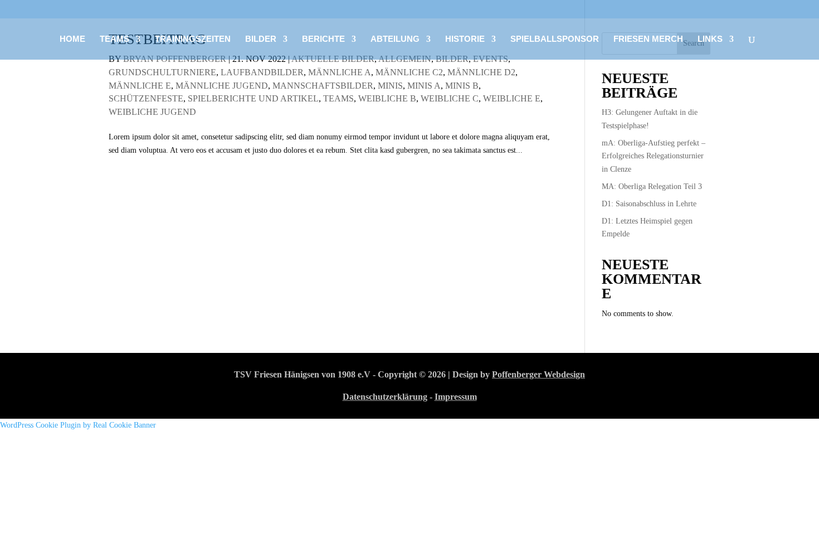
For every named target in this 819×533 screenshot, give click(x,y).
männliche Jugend (222, 85)
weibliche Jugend (152, 112)
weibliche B (387, 98)
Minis (390, 85)
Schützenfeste (146, 98)
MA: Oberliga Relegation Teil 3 (652, 186)
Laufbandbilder (262, 72)
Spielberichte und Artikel (253, 98)
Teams (338, 98)
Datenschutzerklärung (385, 396)
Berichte (323, 39)
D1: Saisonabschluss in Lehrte (649, 204)
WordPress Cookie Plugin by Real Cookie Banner (78, 425)
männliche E (140, 85)
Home (72, 39)
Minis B (462, 85)
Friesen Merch (648, 39)
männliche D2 (481, 72)
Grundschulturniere (162, 72)
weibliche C (450, 98)
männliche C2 (409, 72)
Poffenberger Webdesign (538, 374)
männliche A (339, 72)
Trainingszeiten (193, 39)
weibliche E (511, 98)
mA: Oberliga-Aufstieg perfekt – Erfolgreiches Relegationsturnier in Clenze (653, 156)
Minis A (424, 85)
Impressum (456, 396)
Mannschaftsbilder (322, 85)
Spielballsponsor (554, 39)
